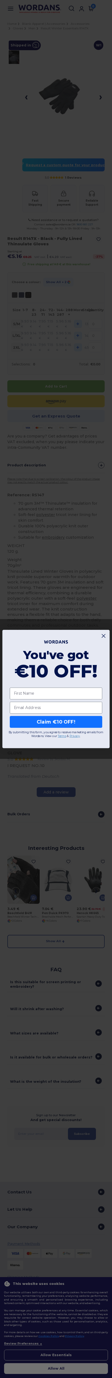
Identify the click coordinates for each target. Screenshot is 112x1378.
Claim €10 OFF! (56, 722)
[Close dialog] (103, 636)
